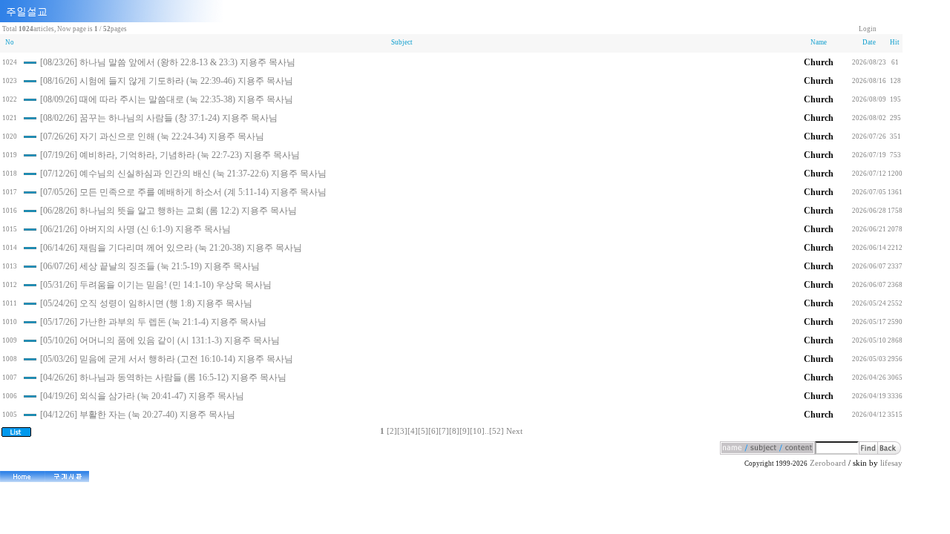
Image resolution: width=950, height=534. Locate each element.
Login (867, 29)
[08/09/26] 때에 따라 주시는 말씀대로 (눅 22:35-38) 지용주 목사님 (166, 99)
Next (514, 431)
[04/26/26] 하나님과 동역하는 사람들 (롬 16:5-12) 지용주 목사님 (163, 377)
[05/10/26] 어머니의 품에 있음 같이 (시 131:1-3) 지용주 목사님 (160, 340)
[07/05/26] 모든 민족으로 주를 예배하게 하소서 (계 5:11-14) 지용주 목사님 (183, 192)
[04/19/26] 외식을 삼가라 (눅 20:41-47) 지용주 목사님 (142, 396)
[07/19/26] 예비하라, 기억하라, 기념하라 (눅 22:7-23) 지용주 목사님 (170, 155)
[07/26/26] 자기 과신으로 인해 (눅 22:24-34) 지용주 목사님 (152, 136)
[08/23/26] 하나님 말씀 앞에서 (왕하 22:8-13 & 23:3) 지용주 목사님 (167, 62)
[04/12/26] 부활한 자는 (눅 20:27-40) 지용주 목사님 (137, 414)
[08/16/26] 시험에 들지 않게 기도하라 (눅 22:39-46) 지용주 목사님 (166, 81)
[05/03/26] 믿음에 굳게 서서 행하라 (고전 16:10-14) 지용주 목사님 (166, 359)
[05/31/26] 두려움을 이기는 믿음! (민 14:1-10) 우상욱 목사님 (156, 285)
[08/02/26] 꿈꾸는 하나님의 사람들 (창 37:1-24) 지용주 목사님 (159, 118)
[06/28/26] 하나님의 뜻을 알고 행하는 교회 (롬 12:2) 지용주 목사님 (168, 210)
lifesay (891, 463)
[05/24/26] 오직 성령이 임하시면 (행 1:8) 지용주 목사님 (146, 303)
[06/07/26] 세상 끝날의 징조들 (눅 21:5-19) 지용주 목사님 (150, 266)
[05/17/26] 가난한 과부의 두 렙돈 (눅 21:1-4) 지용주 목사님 (153, 322)
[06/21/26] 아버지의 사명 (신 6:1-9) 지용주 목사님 (135, 229)
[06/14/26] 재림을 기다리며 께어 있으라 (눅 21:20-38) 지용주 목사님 (171, 248)
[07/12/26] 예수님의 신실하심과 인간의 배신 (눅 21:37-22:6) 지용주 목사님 (183, 173)
